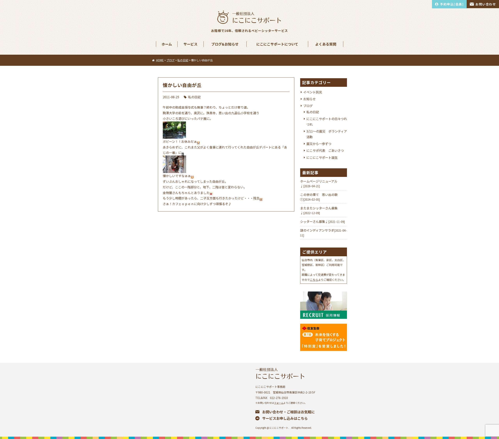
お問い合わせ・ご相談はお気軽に (288, 411)
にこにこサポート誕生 (322, 157)
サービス (190, 44)
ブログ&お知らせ (225, 44)
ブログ (308, 105)
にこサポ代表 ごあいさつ (325, 150)
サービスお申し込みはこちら (285, 418)
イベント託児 (312, 92)
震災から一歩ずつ (318, 143)
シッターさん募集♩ (314, 221)
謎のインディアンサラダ (317, 230)
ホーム (167, 44)
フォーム (278, 402)
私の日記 (194, 97)
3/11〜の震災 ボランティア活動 (326, 134)
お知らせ (309, 99)
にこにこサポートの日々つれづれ (326, 121)
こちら (314, 280)
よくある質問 (325, 44)
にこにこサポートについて (277, 44)
